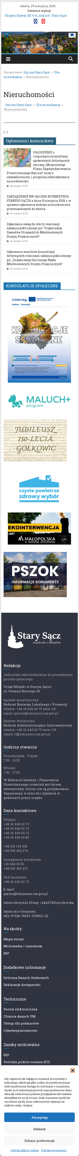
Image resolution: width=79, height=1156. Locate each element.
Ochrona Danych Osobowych (26, 978)
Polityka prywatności (54, 1150)
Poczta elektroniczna (20, 1009)
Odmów (39, 1129)
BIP (6, 953)
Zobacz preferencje (39, 1140)
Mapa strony (14, 939)
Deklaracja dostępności (22, 985)
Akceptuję (39, 1117)
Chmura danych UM (20, 1016)
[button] (73, 1070)
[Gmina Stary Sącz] (39, 34)
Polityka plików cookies (25, 1150)
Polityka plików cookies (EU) (27, 1062)
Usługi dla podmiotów (21, 1023)
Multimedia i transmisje (23, 946)
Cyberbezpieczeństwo (20, 1030)
